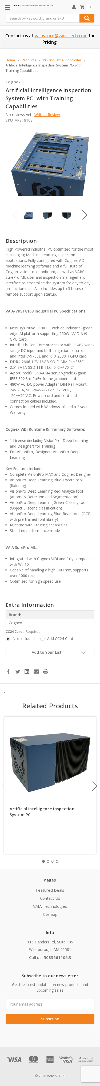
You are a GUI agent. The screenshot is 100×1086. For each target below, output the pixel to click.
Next (84, 215)
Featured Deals (50, 890)
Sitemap (50, 914)
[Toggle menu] (7, 7)
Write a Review (47, 114)
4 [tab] (57, 861)
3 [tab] (52, 861)
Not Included (24, 638)
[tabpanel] (50, 785)
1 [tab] (43, 861)
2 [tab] (48, 861)
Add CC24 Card (60, 638)
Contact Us (50, 898)
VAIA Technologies (50, 906)
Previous (15, 215)
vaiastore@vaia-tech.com (61, 36)
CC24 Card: (23, 631)
